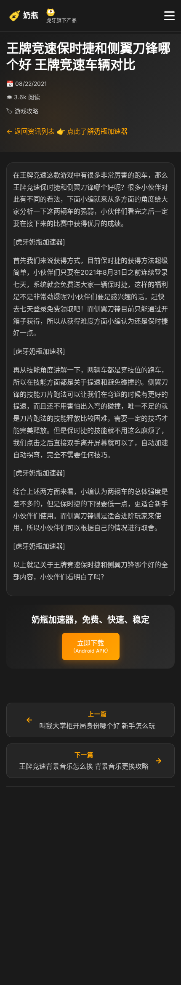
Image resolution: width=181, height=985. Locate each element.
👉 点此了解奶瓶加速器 (92, 131)
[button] (91, 647)
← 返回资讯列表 (30, 131)
